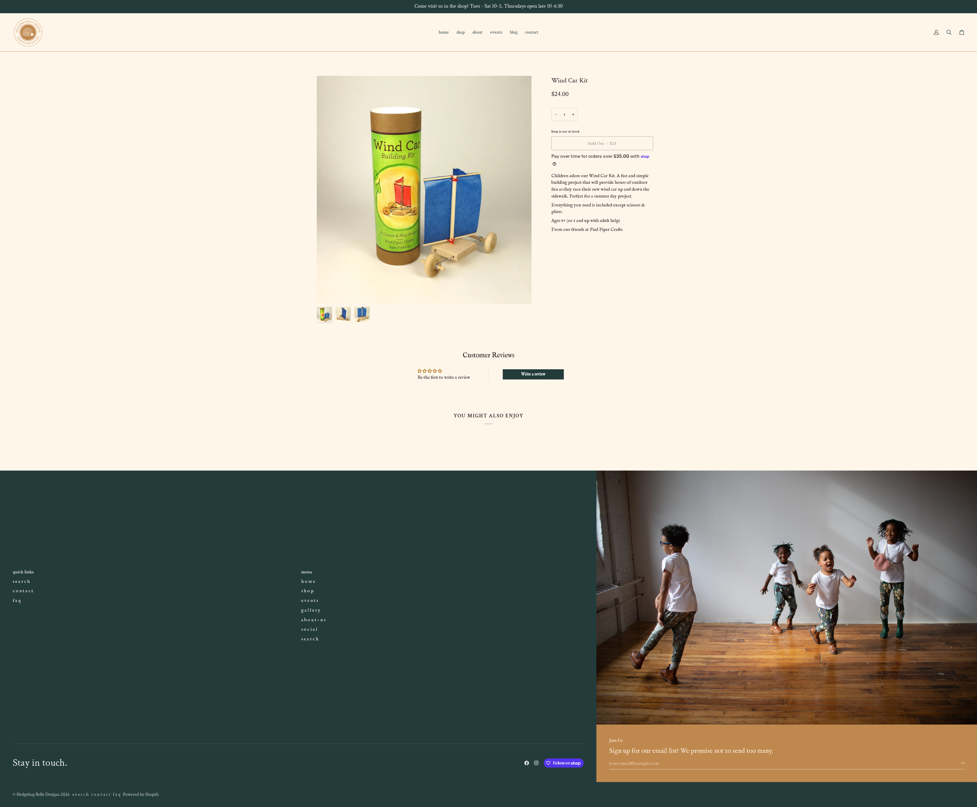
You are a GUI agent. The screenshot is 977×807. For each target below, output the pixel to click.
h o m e (308, 581)
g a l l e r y (310, 610)
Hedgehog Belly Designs (38, 794)
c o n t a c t (23, 591)
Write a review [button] (533, 374)
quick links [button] (23, 572)
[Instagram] (536, 763)
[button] (461, 32)
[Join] (960, 763)
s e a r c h (21, 581)
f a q (17, 600)
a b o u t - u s (313, 620)
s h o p (307, 591)
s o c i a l (309, 629)
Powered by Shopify (141, 794)
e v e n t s (309, 600)
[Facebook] (526, 763)
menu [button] (306, 572)
